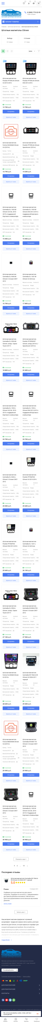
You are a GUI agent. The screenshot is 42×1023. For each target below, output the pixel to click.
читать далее (7, 903)
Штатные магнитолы (14, 26)
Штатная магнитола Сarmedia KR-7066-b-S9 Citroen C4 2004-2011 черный (24, 879)
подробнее (6, 940)
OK (38, 1014)
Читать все (20, 912)
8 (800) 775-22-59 (33, 12)
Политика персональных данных (11, 976)
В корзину (11, 111)
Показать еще (20, 859)
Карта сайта (26, 976)
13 (24, 866)
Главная (4, 26)
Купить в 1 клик (11, 117)
